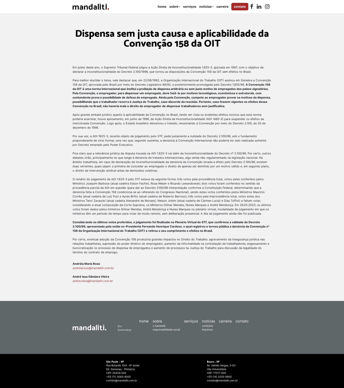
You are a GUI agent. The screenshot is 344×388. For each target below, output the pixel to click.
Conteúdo (207, 325)
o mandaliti (159, 325)
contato (242, 321)
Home (162, 6)
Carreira (222, 6)
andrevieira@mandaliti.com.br (93, 281)
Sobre (173, 6)
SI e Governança (124, 328)
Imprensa (207, 329)
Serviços (189, 6)
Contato (240, 6)
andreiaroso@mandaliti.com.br (93, 268)
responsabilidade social (166, 329)
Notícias (205, 6)
